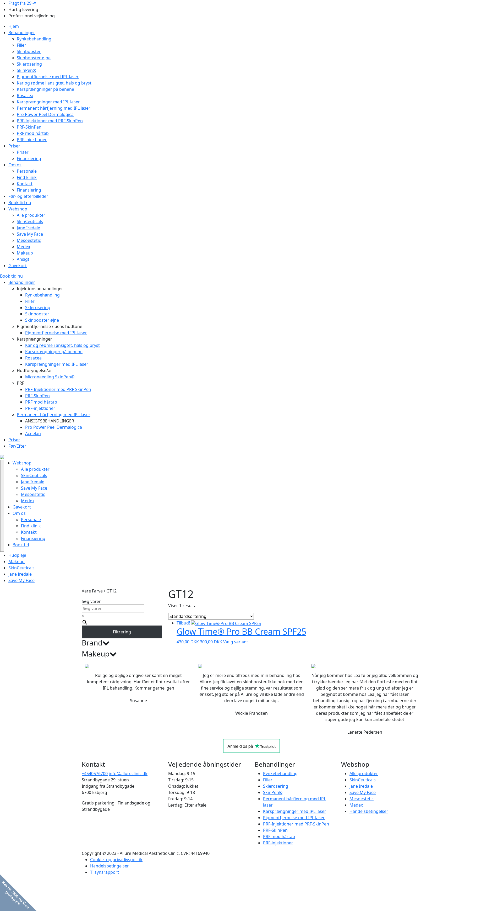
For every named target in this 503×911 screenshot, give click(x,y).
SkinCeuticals (30, 221)
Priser (14, 146)
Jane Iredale (28, 228)
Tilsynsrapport (104, 872)
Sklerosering (29, 64)
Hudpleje (17, 555)
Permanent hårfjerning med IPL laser (53, 108)
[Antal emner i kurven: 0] (57, 506)
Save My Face (30, 234)
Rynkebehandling (34, 39)
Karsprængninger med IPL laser (48, 102)
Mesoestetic (29, 240)
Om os (14, 165)
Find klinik (27, 177)
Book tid (21, 545)
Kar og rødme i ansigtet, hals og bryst (54, 83)
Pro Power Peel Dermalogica (45, 114)
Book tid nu (19, 202)
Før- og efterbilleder (28, 196)
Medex (23, 247)
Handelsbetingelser (368, 811)
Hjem (13, 26)
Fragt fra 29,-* (22, 3)
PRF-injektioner (32, 139)
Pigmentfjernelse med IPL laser (48, 77)
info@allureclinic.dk (128, 773)
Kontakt (24, 184)
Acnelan (33, 433)
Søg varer (91, 601)
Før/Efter (17, 446)
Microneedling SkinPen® (49, 377)
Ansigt (23, 259)
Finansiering (29, 158)
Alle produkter (31, 215)
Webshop (17, 209)
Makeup (25, 253)
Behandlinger (21, 32)
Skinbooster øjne (34, 58)
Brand (92, 642)
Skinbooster (29, 51)
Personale (27, 171)
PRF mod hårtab (33, 133)
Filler (21, 45)
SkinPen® (26, 70)
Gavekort (17, 265)
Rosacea (25, 95)
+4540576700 (95, 773)
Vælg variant (235, 642)
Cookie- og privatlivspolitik (116, 859)
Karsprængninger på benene (45, 89)
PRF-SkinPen (29, 127)
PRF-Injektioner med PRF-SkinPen (50, 121)
